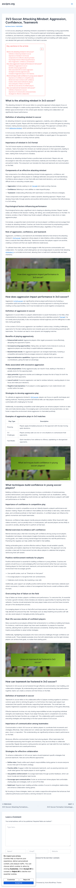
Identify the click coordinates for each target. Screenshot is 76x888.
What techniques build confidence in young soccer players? (25, 76)
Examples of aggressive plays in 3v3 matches (21, 73)
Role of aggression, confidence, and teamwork (21, 61)
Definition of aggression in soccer (18, 66)
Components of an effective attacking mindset (21, 57)
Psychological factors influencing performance (22, 59)
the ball (34, 186)
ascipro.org (8, 3)
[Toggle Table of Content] (41, 49)
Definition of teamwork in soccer (18, 90)
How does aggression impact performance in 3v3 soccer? (24, 64)
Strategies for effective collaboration (19, 94)
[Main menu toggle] (72, 4)
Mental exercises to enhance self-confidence (21, 80)
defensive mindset (15, 128)
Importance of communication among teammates (22, 92)
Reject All (26, 880)
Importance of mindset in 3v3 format (19, 56)
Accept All (18, 883)
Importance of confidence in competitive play (21, 78)
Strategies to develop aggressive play (19, 71)
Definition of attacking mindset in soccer (20, 54)
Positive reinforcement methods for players (21, 82)
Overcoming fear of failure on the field (19, 83)
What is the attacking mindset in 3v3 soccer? (20, 52)
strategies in (10, 252)
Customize (11, 880)
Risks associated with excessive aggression (21, 70)
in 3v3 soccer (18, 301)
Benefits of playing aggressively (17, 68)
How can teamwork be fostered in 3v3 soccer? (21, 88)
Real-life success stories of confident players (21, 85)
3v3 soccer (16, 238)
